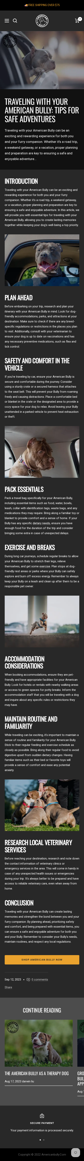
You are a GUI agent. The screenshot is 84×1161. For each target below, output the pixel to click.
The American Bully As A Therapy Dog (37, 1073)
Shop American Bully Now (42, 959)
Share (8, 987)
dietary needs (41, 523)
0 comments (40, 979)
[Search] (15, 21)
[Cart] (77, 21)
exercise (44, 566)
